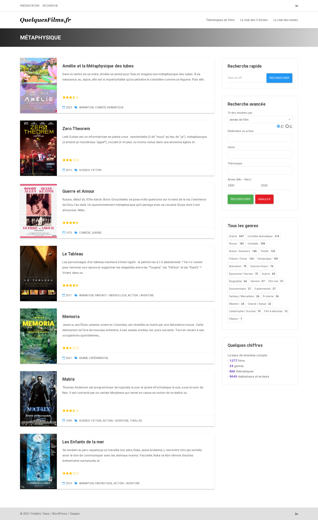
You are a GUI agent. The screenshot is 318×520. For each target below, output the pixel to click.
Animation (86, 107)
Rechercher (279, 77)
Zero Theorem (76, 128)
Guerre (97, 232)
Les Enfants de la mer (83, 441)
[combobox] (260, 119)
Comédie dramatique (109, 107)
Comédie (85, 232)
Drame (83, 358)
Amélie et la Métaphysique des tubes (98, 66)
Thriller (136, 420)
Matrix (68, 379)
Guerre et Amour (78, 191)
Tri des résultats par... (241, 112)
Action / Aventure (141, 295)
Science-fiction (90, 170)
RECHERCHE (50, 5)
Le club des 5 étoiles (254, 20)
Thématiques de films (220, 20)
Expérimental (99, 358)
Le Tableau (72, 254)
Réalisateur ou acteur (241, 131)
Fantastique (103, 483)
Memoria (71, 316)
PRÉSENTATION (29, 5)
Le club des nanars (285, 20)
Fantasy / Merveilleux (111, 295)
